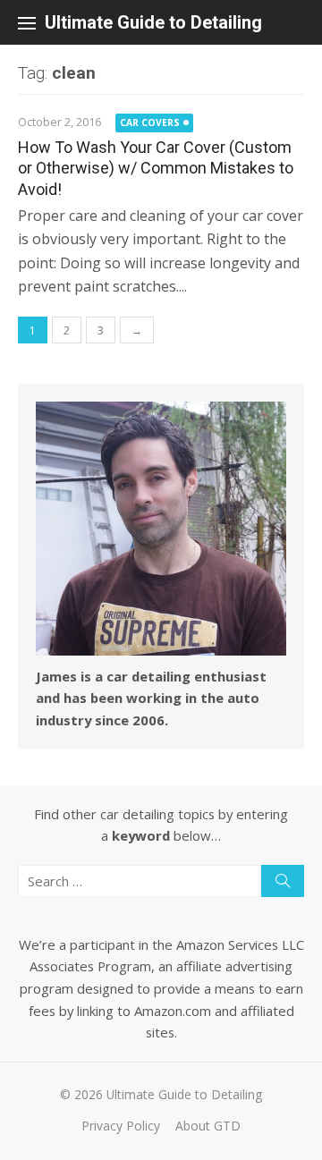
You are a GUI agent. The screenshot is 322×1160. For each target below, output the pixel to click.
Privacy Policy (120, 1125)
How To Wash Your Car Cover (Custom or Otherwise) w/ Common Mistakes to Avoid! (155, 168)
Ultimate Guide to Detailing (153, 22)
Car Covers (150, 122)
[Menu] (27, 22)
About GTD (208, 1125)
